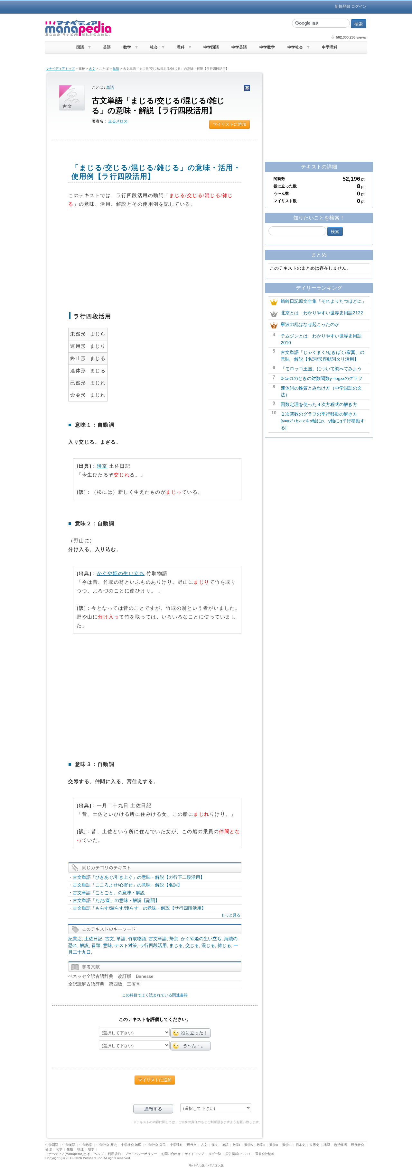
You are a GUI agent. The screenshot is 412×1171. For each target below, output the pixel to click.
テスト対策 (126, 945)
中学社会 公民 (155, 1145)
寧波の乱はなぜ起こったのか (310, 324)
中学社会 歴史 (107, 1145)
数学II (261, 1145)
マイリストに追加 (229, 124)
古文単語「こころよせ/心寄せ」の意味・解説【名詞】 (127, 884)
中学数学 (267, 47)
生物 (70, 1149)
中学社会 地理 (131, 1145)
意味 (107, 945)
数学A (248, 1145)
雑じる (224, 945)
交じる (192, 945)
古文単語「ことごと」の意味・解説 (109, 892)
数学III (287, 1145)
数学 (127, 47)
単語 (116, 68)
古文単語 (158, 938)
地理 (326, 1145)
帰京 (102, 466)
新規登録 (342, 6)
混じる (208, 945)
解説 (84, 945)
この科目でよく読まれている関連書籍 (155, 995)
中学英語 (239, 47)
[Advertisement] (201, 28)
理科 (180, 47)
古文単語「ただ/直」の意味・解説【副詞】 (116, 900)
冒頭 (95, 945)
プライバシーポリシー (141, 1154)
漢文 (214, 1145)
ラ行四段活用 (153, 945)
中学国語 (211, 47)
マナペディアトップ (60, 68)
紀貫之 (75, 938)
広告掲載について (238, 1154)
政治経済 (340, 1145)
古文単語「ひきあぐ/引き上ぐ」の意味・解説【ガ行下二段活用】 (139, 877)
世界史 (314, 1145)
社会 (154, 47)
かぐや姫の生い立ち (121, 573)
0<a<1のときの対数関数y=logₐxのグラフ (321, 378)
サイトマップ (194, 1154)
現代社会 (357, 1145)
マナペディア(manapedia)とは (67, 1154)
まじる (176, 945)
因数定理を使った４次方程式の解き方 (319, 404)
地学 (91, 1149)
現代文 (192, 1145)
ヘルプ (99, 1154)
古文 (92, 68)
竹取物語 (137, 938)
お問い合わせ (171, 1154)
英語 (107, 47)
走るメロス (117, 121)
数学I (236, 1145)
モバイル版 (197, 1165)
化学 (59, 1149)
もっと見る (230, 915)
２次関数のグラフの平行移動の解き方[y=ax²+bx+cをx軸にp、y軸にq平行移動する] (323, 420)
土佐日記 (93, 938)
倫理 (48, 1149)
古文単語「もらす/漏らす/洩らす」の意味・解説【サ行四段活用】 (139, 908)
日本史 (300, 1145)
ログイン (359, 6)
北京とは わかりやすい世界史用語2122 (322, 312)
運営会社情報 (265, 1154)
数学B (273, 1145)
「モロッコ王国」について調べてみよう (321, 368)
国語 (80, 47)
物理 (80, 1149)
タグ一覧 (214, 1154)
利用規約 (114, 1154)
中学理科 (329, 47)
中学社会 (295, 47)
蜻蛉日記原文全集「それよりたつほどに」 (323, 301)
